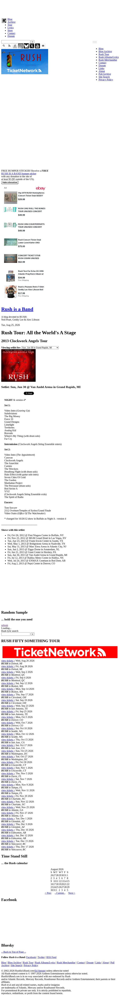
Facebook (31, 957)
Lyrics (11, 27)
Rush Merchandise (108, 60)
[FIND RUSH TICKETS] (24, 73)
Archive (11, 22)
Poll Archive (105, 74)
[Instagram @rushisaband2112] (20, 47)
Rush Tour (104, 54)
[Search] (3, 47)
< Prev (48, 893)
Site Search (104, 76)
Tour (10, 24)
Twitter (41, 957)
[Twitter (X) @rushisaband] (31, 47)
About (102, 71)
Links (101, 68)
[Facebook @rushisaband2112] (15, 47)
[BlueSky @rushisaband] (26, 47)
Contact (11, 33)
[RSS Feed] (9, 47)
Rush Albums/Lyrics (109, 57)
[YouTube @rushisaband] (37, 47)
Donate (11, 36)
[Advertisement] (60, 8)
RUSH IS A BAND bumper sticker (18, 173)
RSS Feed (51, 957)
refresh (4, 625)
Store (10, 30)
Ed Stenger (40, 970)
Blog (10, 19)
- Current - (60, 893)
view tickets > (8, 660)
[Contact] (43, 47)
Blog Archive (105, 51)
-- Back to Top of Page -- (13, 952)
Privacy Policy (106, 79)
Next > (71, 893)
